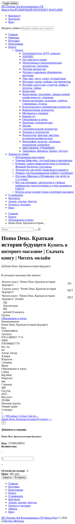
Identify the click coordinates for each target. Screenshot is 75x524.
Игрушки (14, 486)
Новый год (28, 116)
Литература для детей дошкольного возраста (41, 169)
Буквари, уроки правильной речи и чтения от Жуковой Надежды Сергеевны (42, 165)
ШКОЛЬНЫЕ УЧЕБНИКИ (38, 147)
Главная (13, 483)
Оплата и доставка (19, 505)
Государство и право (34, 59)
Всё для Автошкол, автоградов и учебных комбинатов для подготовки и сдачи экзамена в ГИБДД (43, 185)
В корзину (20, 477)
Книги (19, 50)
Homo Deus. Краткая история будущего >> (26, 419)
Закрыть (7, 477)
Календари (28, 91)
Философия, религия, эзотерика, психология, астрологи (41, 143)
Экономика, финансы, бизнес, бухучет (45, 150)
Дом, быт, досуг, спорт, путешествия (44, 78)
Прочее (26, 125)
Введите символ (11, 28)
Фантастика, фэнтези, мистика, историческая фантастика (40, 137)
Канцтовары (15, 489)
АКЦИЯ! (27, 56)
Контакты (14, 499)
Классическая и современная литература (46, 106)
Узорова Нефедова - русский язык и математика (43, 160)
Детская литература (34, 69)
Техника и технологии (35, 132)
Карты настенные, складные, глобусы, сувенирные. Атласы (45, 102)
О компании (15, 496)
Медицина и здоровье (35, 113)
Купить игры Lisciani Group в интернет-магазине (44, 191)
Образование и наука (34, 119)
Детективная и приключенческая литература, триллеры (42, 64)
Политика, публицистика (37, 122)
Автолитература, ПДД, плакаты (41, 53)
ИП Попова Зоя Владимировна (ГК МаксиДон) (31, 8)
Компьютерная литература (38, 109)
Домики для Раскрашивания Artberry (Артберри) (44, 172)
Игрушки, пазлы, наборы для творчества (46, 81)
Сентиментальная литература (39, 128)
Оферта (12, 508)
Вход (11, 511)
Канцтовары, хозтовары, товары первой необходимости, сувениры (46, 96)
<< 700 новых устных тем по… (20, 415)
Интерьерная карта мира (29, 157)
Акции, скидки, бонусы (22, 502)
